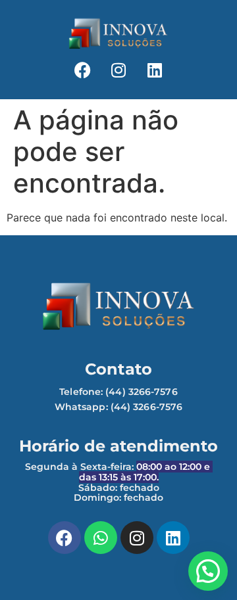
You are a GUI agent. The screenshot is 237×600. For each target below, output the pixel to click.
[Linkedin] (154, 69)
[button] (208, 571)
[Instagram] (118, 69)
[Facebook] (82, 69)
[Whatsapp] (100, 537)
